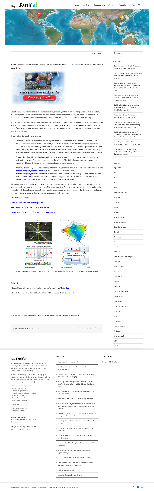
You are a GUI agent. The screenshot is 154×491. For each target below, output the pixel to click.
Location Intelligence (51, 315)
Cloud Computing (120, 222)
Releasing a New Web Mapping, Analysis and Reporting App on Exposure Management (77, 414)
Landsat (116, 281)
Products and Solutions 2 (66, 470)
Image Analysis (119, 267)
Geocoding (117, 252)
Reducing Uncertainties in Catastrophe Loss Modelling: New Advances (77, 422)
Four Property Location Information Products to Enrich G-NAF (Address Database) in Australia (125, 151)
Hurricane (117, 262)
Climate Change (119, 217)
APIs (115, 178)
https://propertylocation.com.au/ (31, 170)
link (67, 288)
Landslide (117, 286)
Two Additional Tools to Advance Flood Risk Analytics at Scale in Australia (76, 392)
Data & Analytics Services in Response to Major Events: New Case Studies (75, 368)
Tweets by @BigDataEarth (110, 362)
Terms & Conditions (72, 487)
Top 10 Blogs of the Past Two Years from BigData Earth (75, 399)
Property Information (121, 306)
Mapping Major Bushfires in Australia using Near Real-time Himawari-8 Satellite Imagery (128, 75)
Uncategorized (119, 336)
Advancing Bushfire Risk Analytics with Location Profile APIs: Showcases (75, 437)
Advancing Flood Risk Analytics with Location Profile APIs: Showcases (76, 444)
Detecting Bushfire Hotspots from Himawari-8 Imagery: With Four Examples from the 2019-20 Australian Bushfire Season (77, 384)
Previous (93, 53)
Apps (115, 182)
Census (116, 212)
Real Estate (117, 311)
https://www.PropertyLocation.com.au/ (23, 419)
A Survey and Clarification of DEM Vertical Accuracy (74, 458)
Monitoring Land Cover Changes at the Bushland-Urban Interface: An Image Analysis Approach (126, 97)
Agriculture (118, 168)
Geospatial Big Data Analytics (123, 257)
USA (78, 315)
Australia (29, 315)
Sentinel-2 (117, 321)
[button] (139, 4)
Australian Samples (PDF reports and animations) (34, 212)
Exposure (117, 242)
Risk (75, 315)
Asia (25, 315)
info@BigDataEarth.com (19, 408)
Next (100, 53)
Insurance (117, 272)
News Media (70, 315)
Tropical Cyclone (119, 326)
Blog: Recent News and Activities (68, 362)
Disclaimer (52, 487)
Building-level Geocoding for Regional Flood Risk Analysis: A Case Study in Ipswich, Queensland (126, 107)
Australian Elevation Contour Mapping (70, 475)
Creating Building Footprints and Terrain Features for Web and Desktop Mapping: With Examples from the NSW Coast (127, 124)
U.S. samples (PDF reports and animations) (31, 207)
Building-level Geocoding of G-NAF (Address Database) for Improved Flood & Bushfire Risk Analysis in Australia (127, 134)
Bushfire (117, 202)
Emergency (118, 237)
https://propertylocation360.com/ (31, 173)
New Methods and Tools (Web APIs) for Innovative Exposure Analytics (74, 451)
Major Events (62, 315)
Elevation (117, 232)
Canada (116, 207)
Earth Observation (38, 315)
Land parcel (118, 276)
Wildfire (116, 346)
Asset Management (120, 192)
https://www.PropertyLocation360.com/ (24, 427)
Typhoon (117, 331)
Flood (116, 247)
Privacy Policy (60, 487)
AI (115, 173)
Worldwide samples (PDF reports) (27, 202)
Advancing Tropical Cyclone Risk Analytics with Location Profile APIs (76, 429)
